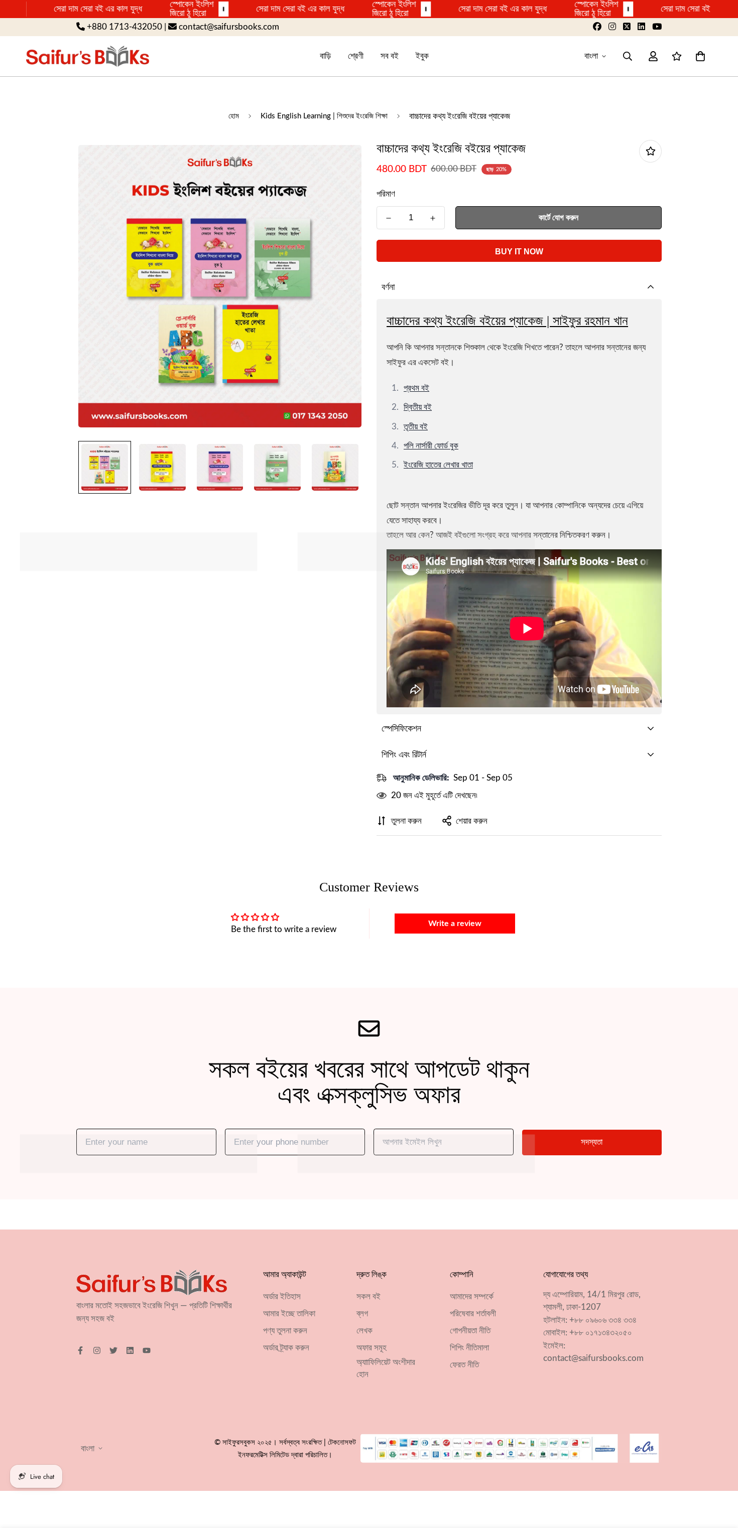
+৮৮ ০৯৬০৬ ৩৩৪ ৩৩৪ (603, 1320)
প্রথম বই (416, 388)
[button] (698, 56)
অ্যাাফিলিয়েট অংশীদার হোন (385, 1368)
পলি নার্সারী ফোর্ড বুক (431, 445)
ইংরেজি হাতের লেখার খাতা (438, 465)
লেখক (364, 1330)
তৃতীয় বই (416, 426)
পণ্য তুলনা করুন (285, 1330)
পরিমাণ (386, 194)
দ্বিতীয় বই (418, 407)
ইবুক (422, 56)
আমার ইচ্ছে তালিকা (289, 1313)
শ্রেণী (355, 56)
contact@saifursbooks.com (593, 1358)
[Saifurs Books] (87, 56)
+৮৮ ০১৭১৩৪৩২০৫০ (600, 1333)
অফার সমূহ (371, 1347)
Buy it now (519, 251)
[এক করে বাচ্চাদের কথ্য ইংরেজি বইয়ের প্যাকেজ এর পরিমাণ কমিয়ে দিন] (388, 218)
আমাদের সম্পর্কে (472, 1296)
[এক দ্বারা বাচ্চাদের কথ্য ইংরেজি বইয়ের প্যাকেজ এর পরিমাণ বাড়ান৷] (432, 218)
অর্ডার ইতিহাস (282, 1296)
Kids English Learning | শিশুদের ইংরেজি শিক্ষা (324, 116)
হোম (233, 116)
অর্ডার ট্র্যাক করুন (286, 1347)
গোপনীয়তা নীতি (470, 1330)
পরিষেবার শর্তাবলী (473, 1313)
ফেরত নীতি (464, 1364)
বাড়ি (325, 56)
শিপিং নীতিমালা (469, 1347)
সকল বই (368, 1296)
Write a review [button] (454, 924)
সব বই (390, 56)
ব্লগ (362, 1313)
